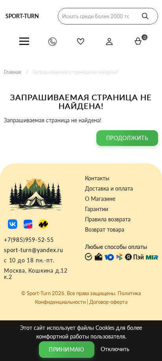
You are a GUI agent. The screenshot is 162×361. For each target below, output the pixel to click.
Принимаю (66, 349)
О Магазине (100, 199)
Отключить (115, 348)
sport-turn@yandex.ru (33, 250)
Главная (12, 72)
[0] (138, 41)
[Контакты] (52, 41)
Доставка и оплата (109, 188)
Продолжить (127, 138)
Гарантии (96, 209)
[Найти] (145, 16)
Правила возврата (108, 219)
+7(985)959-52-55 (29, 239)
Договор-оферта (108, 302)
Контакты (97, 178)
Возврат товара (104, 229)
